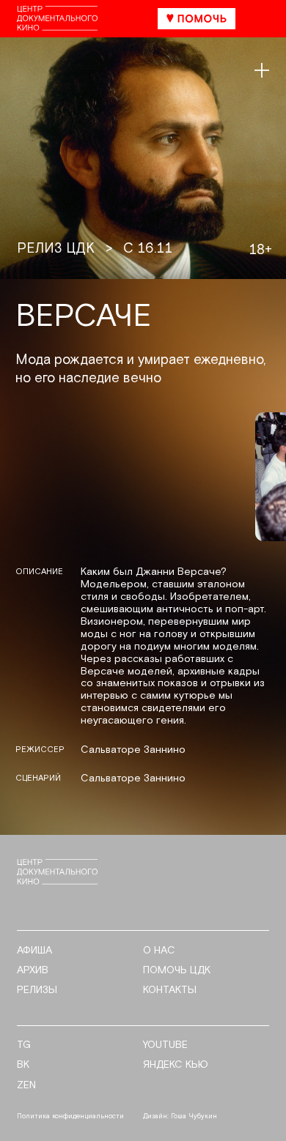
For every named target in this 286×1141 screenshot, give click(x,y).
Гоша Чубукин (194, 1116)
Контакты (170, 990)
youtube (165, 1045)
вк (23, 1065)
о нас (159, 951)
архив (32, 971)
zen (26, 1085)
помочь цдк (176, 971)
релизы (37, 990)
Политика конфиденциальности (70, 1116)
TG (24, 1045)
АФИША (34, 951)
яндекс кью (175, 1065)
